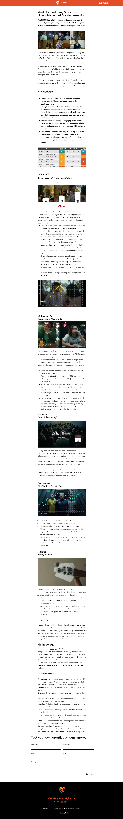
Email (32, 753)
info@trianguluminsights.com (61, 798)
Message (34, 761)
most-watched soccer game (65, 25)
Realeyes (55, 53)
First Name (34, 744)
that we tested (69, 58)
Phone (65, 753)
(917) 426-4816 (61, 801)
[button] (82, 346)
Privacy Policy (64, 813)
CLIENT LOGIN (104, 3)
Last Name (66, 744)
